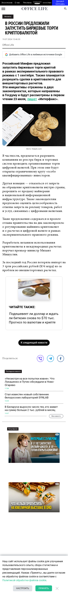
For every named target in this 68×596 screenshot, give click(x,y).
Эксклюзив (6, 2)
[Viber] (40, 358)
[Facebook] (60, 358)
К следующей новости (34, 342)
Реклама (27, 2)
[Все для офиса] (47, 3)
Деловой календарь (60, 2)
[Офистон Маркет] (37, 3)
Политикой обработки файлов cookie (24, 580)
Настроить (22, 588)
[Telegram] (50, 358)
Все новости (56, 416)
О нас (17, 2)
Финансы (7, 16)
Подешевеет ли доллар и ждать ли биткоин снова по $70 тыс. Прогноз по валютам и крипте (33, 318)
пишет (32, 99)
